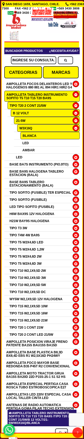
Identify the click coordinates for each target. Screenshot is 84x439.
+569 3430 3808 (68, 8)
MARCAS (61, 72)
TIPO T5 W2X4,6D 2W (25, 256)
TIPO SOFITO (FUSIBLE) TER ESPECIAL (40, 192)
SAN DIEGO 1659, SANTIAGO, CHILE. (32, 4)
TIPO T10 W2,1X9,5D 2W (27, 270)
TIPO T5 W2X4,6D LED (26, 242)
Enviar (17, 363)
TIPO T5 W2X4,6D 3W (25, 263)
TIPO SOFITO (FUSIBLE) (28, 199)
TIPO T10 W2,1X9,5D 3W (27, 278)
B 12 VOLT (21, 113)
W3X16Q (25, 128)
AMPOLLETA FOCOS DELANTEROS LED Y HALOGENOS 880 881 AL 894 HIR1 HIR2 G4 (39, 85)
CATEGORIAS (23, 72)
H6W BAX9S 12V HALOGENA (31, 214)
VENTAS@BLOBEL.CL (63, 12)
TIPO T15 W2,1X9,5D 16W (28, 313)
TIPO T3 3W (18, 228)
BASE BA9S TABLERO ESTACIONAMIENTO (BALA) (31, 183)
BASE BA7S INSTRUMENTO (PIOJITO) (38, 164)
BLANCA (29, 136)
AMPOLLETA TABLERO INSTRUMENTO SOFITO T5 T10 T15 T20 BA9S (36, 96)
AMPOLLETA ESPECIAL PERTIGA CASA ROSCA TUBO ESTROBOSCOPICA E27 (37, 385)
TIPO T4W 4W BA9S (24, 235)
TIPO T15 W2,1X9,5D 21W (28, 320)
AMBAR (28, 150)
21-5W (20, 120)
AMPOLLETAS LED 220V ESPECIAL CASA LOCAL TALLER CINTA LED (38, 396)
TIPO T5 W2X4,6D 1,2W (26, 249)
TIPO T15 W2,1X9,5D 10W (28, 306)
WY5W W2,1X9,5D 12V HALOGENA (35, 299)
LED (25, 143)
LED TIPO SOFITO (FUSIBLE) (31, 207)
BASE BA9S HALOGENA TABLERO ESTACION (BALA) (36, 173)
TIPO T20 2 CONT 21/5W (28, 105)
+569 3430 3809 (26, 12)
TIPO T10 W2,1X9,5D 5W (27, 285)
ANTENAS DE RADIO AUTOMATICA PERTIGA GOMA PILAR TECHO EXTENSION (40, 406)
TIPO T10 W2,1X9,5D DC (27, 292)
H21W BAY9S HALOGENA (29, 221)
